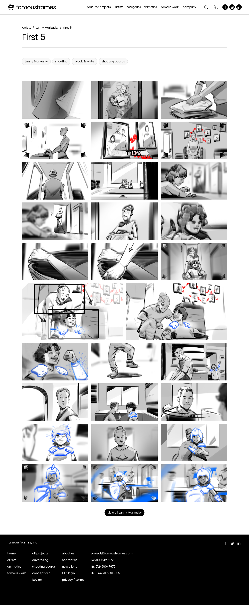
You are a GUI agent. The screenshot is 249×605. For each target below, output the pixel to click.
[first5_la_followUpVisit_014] (124, 261)
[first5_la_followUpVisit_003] (194, 100)
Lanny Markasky (47, 28)
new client (69, 566)
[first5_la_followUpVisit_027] (55, 483)
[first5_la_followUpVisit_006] (194, 140)
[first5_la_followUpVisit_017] (176, 311)
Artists (119, 7)
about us (68, 553)
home (11, 553)
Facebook (225, 7)
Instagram (232, 7)
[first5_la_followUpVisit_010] (55, 221)
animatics (14, 566)
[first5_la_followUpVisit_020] (194, 361)
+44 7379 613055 (108, 573)
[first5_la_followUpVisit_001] (55, 100)
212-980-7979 (105, 566)
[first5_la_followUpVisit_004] (55, 140)
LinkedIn (239, 7)
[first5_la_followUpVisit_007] (55, 180)
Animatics (150, 7)
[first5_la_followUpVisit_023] (194, 402)
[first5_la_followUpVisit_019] (124, 361)
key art (37, 580)
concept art (41, 573)
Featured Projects (99, 7)
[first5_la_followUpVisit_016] (72, 311)
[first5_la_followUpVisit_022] (124, 402)
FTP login (68, 573)
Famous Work (170, 7)
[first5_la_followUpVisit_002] (124, 100)
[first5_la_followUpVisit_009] (194, 180)
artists (11, 560)
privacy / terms (73, 580)
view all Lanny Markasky (125, 512)
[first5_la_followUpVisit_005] (124, 140)
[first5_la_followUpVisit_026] (194, 442)
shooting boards (44, 566)
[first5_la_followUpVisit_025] (124, 442)
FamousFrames (36, 7)
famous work (16, 573)
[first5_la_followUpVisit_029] (194, 483)
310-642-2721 (104, 560)
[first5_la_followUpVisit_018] (55, 361)
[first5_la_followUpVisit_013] (55, 261)
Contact (216, 7)
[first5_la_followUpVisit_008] (124, 180)
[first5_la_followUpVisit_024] (55, 442)
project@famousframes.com (112, 553)
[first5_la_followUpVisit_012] (194, 221)
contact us (69, 560)
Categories (134, 7)
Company (189, 7)
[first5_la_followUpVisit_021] (55, 402)
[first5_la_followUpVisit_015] (194, 261)
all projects (40, 553)
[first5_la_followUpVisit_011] (124, 221)
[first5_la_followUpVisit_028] (124, 483)
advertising (40, 560)
